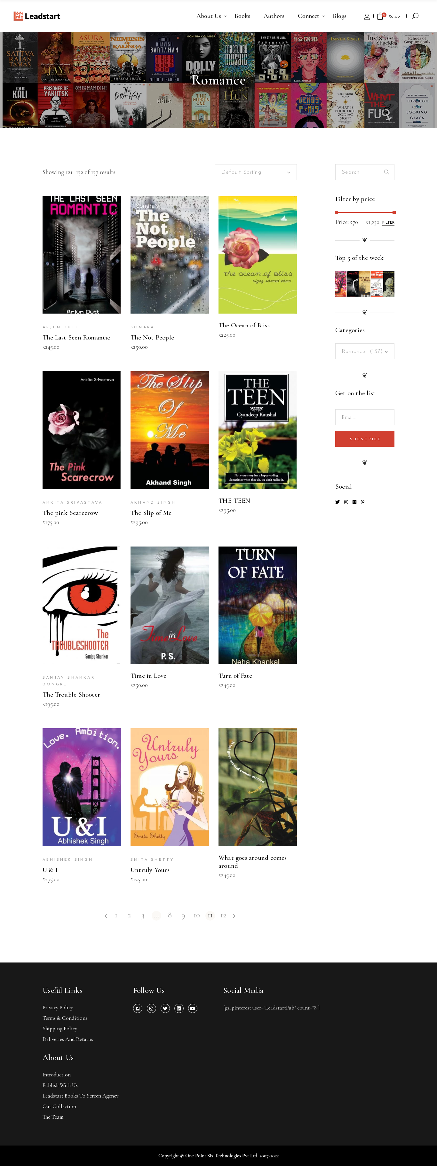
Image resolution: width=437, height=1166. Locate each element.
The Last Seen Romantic (76, 337)
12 (223, 915)
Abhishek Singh (68, 860)
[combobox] (256, 172)
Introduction (57, 1074)
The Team (53, 1117)
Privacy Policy (58, 1007)
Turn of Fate (235, 676)
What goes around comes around (253, 862)
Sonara (143, 327)
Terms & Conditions (65, 1018)
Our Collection (59, 1106)
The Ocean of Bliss (244, 325)
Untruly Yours (150, 870)
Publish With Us (60, 1085)
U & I (50, 870)
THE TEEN (234, 501)
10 (197, 915)
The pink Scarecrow (70, 513)
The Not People (152, 337)
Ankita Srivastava (73, 503)
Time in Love (149, 676)
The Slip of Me (151, 513)
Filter (388, 223)
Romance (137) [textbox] (365, 351)
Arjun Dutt (61, 327)
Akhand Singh (153, 503)
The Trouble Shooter (71, 695)
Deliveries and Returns (68, 1039)
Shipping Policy (60, 1028)
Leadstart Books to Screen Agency (80, 1095)
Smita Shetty (152, 860)
